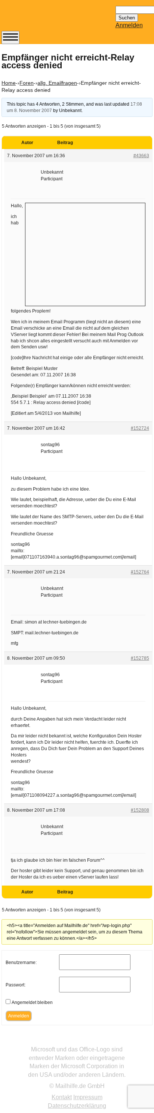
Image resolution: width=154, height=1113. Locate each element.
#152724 (140, 428)
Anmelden (129, 25)
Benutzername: (21, 962)
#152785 (140, 658)
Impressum (87, 1097)
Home (8, 83)
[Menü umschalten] (10, 37)
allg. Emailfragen (57, 83)
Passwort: (15, 985)
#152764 (140, 572)
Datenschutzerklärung (77, 1106)
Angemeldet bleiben (32, 1002)
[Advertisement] (85, 253)
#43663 (141, 155)
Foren (26, 83)
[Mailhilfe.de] (42, 19)
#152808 (140, 810)
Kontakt (62, 1097)
